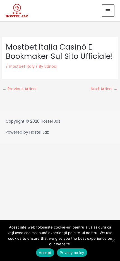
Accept (45, 252)
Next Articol (104, 89)
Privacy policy (72, 252)
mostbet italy (22, 66)
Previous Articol (20, 89)
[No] (113, 240)
